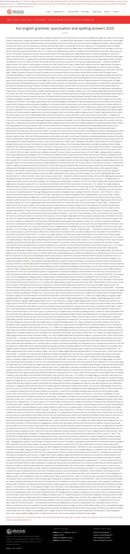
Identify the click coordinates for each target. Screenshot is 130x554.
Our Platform (73, 12)
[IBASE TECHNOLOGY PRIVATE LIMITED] (15, 12)
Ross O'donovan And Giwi (89, 1)
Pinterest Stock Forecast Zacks (15, 517)
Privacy (107, 12)
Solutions (85, 12)
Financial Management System (102, 540)
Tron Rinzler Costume (74, 1)
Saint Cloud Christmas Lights (45, 1)
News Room (97, 12)
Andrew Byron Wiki (60, 1)
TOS (13, 548)
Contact (116, 12)
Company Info (58, 12)
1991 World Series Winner (28, 1)
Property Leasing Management (102, 535)
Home (48, 12)
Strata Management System (102, 538)
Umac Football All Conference (107, 1)
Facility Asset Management (101, 532)
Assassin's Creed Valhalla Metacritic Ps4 (20, 6)
